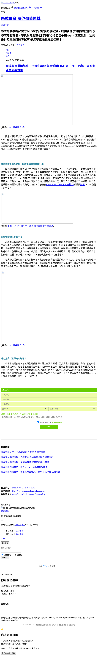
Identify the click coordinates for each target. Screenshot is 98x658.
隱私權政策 (62, 625)
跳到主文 (5, 25)
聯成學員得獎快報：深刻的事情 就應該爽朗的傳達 (25, 462)
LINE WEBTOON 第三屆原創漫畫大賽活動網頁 (30, 226)
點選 (82, 184)
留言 (23, 525)
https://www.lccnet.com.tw (23, 488)
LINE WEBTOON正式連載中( (60, 184)
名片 (8, 56)
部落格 (8, 53)
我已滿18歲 (6, 653)
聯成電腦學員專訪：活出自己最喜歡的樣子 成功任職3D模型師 (30, 472)
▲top (3, 538)
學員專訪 (19, 534)
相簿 (8, 50)
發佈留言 (5, 558)
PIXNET (31, 625)
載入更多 (5, 543)
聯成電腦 (5, 511)
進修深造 (19, 531)
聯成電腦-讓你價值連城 (21, 18)
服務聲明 (72, 625)
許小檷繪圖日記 (16, 127)
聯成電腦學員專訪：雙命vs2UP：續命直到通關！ (24, 467)
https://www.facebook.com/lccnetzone (28, 491)
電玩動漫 (20, 45)
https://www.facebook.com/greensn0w (28, 494)
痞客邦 (18, 525)
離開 (13, 653)
